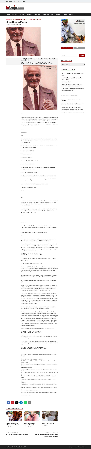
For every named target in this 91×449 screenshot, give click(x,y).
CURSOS (65, 14)
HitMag (83, 446)
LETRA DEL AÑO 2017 (48, 423)
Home (8, 14)
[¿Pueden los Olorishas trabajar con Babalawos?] (14, 416)
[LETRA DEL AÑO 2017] (50, 416)
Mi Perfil (24, 1)
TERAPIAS (29, 14)
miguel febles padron (17, 19)
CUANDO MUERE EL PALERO (73, 107)
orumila (34, 19)
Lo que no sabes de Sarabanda (77, 109)
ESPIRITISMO (37, 14)
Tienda (71, 14)
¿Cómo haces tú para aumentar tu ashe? (29, 424)
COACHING (57, 14)
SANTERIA (14, 14)
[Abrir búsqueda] (85, 14)
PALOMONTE (46, 14)
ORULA (30, 19)
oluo (27, 19)
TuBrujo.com (18, 24)
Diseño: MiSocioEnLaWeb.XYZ (19, 446)
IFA (52, 14)
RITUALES (22, 14)
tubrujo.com (64, 112)
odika (24, 19)
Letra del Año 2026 (66, 82)
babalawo (8, 19)
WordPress (78, 446)
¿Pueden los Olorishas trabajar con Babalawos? (12, 424)
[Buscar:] (73, 55)
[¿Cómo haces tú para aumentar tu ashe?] (32, 416)
